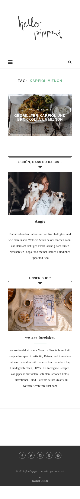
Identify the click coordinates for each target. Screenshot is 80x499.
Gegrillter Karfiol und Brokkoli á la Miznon (40, 117)
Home (11, 64)
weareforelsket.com (45, 385)
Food (32, 109)
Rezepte (46, 109)
